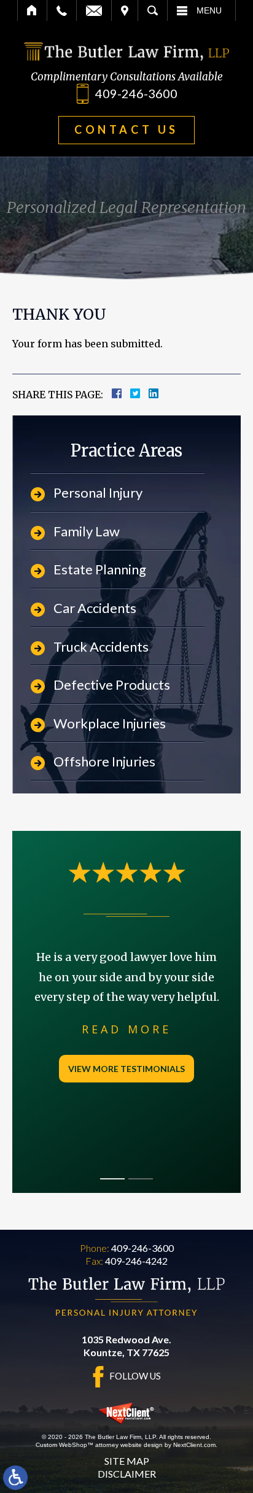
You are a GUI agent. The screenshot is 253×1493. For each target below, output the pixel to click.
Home (32, 10)
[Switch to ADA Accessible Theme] (15, 1477)
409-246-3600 (136, 93)
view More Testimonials (126, 1068)
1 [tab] (112, 1178)
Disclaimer (127, 1473)
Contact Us (126, 129)
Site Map (126, 1461)
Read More (126, 1029)
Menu (209, 10)
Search (152, 10)
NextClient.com (194, 1444)
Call (61, 10)
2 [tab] (140, 1178)
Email (94, 10)
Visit (125, 10)
